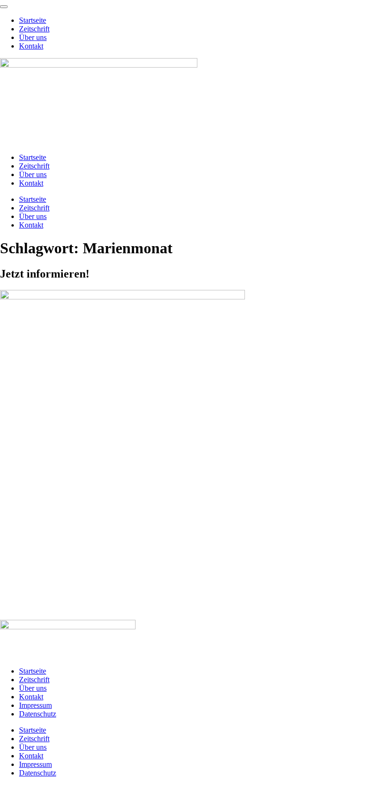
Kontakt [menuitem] (31, 46)
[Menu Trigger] (4, 6)
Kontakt (31, 183)
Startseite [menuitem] (32, 20)
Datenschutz (37, 714)
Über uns (33, 174)
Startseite (32, 157)
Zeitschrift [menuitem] (34, 29)
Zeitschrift (34, 166)
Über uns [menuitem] (33, 37)
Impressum (35, 705)
